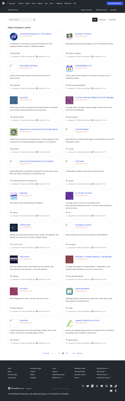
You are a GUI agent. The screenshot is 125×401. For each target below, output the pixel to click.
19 (66, 353)
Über (9, 368)
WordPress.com (103, 368)
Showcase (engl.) (36, 368)
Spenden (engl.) (81, 374)
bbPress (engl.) (103, 374)
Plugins (32, 374)
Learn (54, 368)
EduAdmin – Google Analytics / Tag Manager (93, 257)
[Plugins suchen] (34, 20)
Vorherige (46, 353)
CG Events (79, 161)
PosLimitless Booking (28, 66)
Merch (77, 377)
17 (59, 353)
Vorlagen (33, 377)
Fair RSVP (24, 289)
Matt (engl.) (101, 371)
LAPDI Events (25, 225)
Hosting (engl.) (12, 374)
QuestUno (24, 97)
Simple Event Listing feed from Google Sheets (39, 129)
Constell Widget (82, 129)
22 (74, 353)
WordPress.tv (57, 377)
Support (55, 371)
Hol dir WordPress (114, 3)
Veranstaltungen (80, 371)
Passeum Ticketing (83, 34)
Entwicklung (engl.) (58, 374)
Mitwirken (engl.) (80, 368)
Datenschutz (12, 377)
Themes (32, 371)
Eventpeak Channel (83, 225)
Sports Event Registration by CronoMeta (36, 161)
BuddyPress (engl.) (104, 377)
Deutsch (28, 388)
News (9, 371)
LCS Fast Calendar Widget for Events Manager (94, 97)
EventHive (24, 320)
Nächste (79, 353)
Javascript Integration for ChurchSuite (35, 34)
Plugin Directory (13, 10)
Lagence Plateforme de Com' (87, 320)
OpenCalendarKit (82, 289)
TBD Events (24, 257)
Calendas (23, 193)
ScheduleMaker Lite (83, 66)
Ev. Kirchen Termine (83, 193)
